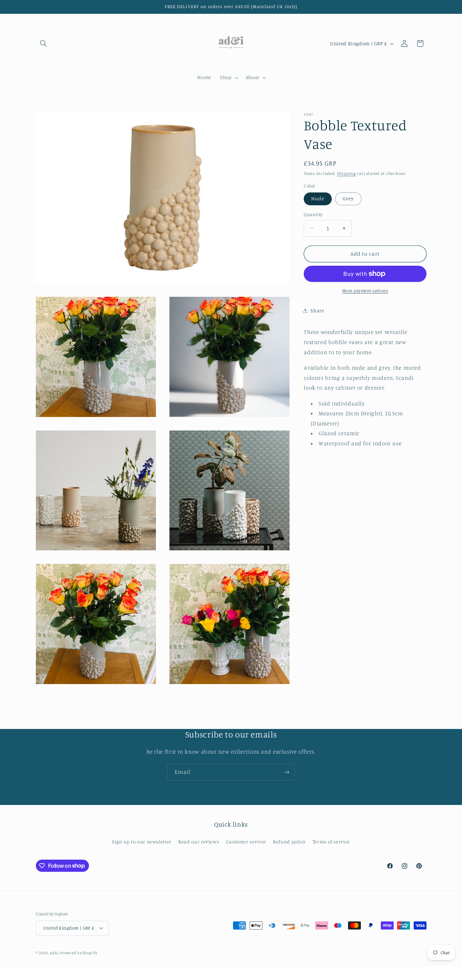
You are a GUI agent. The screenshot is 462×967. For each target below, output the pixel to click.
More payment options (365, 290)
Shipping (346, 173)
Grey (348, 198)
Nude (317, 198)
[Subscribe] (287, 772)
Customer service (246, 841)
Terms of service (331, 841)
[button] (43, 43)
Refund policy (289, 841)
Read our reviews (198, 841)
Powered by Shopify (78, 952)
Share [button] (317, 310)
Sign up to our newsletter (141, 841)
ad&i (54, 952)
